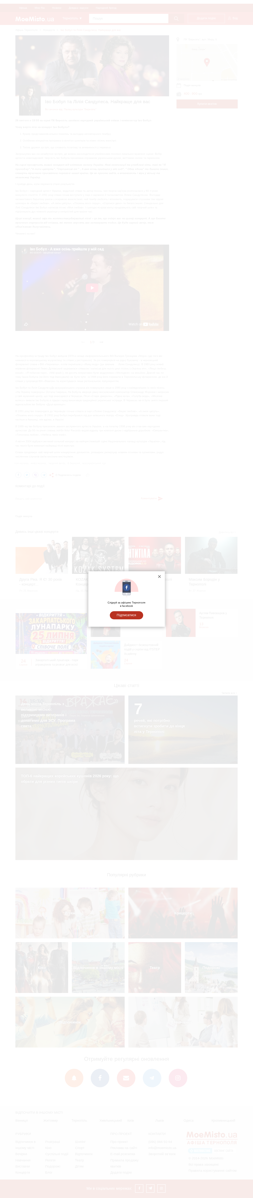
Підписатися (126, 615)
